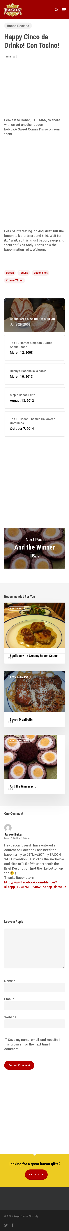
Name (9, 981)
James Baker (13, 834)
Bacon (10, 272)
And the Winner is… (34, 548)
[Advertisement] (34, 93)
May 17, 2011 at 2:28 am (16, 838)
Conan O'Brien (14, 280)
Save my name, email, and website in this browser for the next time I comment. (32, 1044)
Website (10, 1017)
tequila (23, 272)
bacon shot (40, 272)
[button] (64, 9)
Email (9, 999)
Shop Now (36, 1174)
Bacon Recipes (18, 26)
